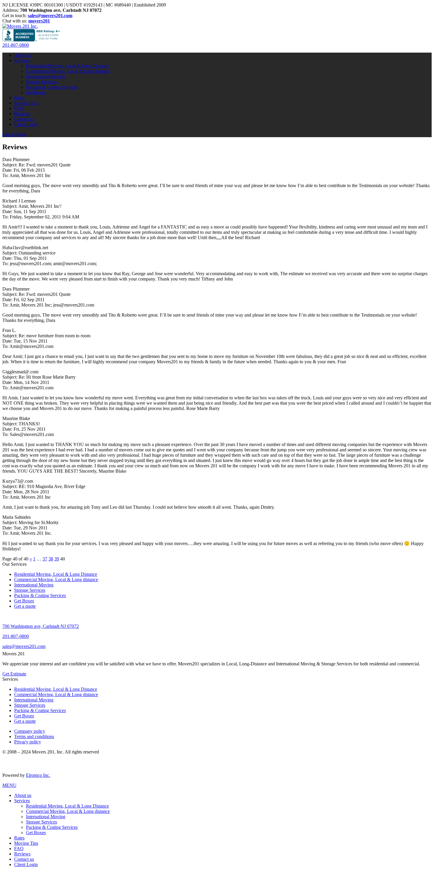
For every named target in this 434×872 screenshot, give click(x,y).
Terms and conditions (34, 736)
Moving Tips (26, 103)
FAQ (19, 108)
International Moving (45, 76)
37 (45, 558)
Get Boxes (36, 92)
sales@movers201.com (23, 646)
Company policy (29, 731)
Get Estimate (14, 673)
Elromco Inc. (38, 775)
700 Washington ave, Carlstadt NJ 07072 (40, 626)
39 (56, 558)
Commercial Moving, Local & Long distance (68, 71)
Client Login (26, 124)
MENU (9, 785)
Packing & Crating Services (52, 87)
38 (50, 558)
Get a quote (25, 606)
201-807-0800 (15, 45)
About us (22, 55)
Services (22, 60)
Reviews (22, 113)
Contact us (24, 118)
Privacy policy (27, 741)
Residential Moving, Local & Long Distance (67, 65)
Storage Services (41, 81)
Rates (19, 97)
